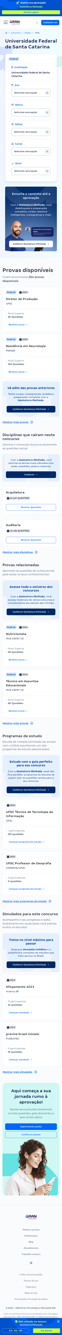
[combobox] (31, 93)
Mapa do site (31, 1292)
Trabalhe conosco (31, 1254)
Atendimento (31, 1248)
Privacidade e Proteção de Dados (31, 1299)
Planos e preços (31, 1229)
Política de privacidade (31, 1274)
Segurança (31, 1286)
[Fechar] (58, 1321)
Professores (31, 1236)
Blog (31, 1242)
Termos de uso (31, 1280)
